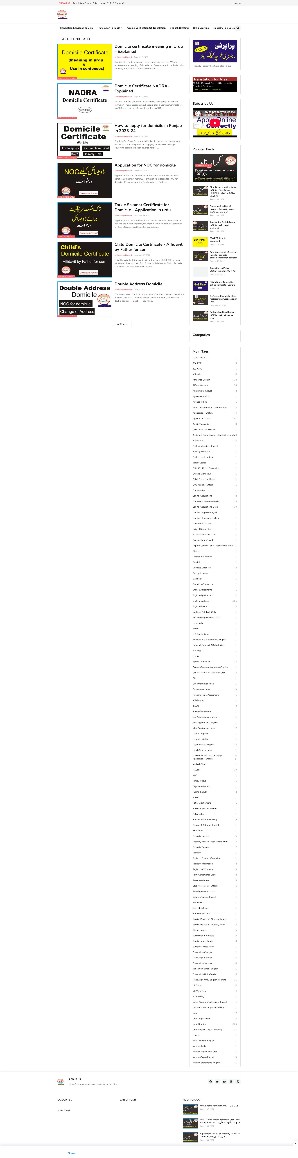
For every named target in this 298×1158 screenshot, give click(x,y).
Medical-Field (215, 764)
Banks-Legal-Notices (215, 457)
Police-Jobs (215, 814)
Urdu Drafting (201, 28)
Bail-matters (215, 440)
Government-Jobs (215, 689)
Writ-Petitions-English (215, 1040)
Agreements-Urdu (215, 396)
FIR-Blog (215, 650)
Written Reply (215, 1046)
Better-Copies (215, 462)
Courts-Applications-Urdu (215, 506)
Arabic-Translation (215, 424)
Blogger (72, 1153)
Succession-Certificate (215, 935)
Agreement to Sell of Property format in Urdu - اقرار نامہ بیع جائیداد (222, 209)
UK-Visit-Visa (215, 990)
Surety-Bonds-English (215, 941)
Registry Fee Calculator (226, 28)
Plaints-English (215, 791)
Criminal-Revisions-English (215, 518)
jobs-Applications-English (215, 722)
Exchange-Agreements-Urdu (215, 617)
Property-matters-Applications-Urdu (215, 841)
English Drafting (179, 28)
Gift (215, 678)
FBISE (215, 628)
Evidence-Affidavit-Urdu (215, 612)
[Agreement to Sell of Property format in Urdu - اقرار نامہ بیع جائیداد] (200, 210)
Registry (215, 852)
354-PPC (215, 363)
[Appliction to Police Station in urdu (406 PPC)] (200, 272)
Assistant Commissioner (215, 429)
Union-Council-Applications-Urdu (215, 1007)
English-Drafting (215, 601)
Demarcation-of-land (215, 540)
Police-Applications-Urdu (215, 808)
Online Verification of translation (146, 28)
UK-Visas (215, 985)
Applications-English (215, 412)
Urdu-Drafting (215, 1024)
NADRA (215, 769)
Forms (215, 656)
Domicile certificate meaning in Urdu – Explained (149, 49)
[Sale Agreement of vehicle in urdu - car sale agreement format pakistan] (200, 256)
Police (215, 797)
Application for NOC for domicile (145, 165)
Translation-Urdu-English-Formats (215, 979)
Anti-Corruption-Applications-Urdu (215, 407)
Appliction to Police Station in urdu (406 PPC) (223, 269)
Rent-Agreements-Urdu (215, 874)
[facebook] (210, 1081)
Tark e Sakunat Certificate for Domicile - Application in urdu (143, 207)
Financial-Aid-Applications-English (215, 639)
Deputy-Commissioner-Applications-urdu (215, 545)
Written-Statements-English (215, 1062)
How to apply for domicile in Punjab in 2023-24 (148, 128)
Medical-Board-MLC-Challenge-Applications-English (215, 757)
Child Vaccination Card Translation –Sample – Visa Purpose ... (103, 3)
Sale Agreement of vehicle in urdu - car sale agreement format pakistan (223, 255)
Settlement (215, 902)
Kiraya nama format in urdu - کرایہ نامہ (219, 1105)
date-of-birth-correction (215, 534)
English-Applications (215, 595)
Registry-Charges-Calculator (215, 858)
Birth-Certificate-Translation (215, 468)
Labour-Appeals (215, 733)
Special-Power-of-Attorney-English (215, 919)
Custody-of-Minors (215, 523)
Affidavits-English (215, 379)
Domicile (215, 562)
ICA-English (215, 700)
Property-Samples (215, 847)
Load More (120, 324)
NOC (215, 775)
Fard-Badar (215, 623)
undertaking (215, 996)
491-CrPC (215, 368)
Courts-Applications (215, 495)
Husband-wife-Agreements (215, 694)
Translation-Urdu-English (215, 974)
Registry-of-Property (215, 869)
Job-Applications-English (215, 717)
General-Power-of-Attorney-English (215, 667)
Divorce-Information (215, 556)
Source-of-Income (215, 913)
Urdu (215, 1013)
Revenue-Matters (215, 880)
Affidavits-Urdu (215, 385)
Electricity (215, 578)
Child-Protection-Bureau (215, 479)
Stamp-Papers (215, 930)
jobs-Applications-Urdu (215, 728)
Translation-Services (215, 963)
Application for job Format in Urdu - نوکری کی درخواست (223, 225)
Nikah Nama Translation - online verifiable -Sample (223, 283)
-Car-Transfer (215, 357)
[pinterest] (238, 1081)
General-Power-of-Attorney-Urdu (215, 672)
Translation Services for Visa (76, 28)
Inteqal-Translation (215, 711)
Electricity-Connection (215, 584)
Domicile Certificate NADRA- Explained (142, 88)
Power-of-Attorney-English (215, 825)
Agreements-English (215, 390)
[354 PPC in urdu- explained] (200, 242)
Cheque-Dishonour (215, 473)
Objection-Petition (215, 786)
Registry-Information (215, 863)
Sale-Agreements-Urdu (215, 891)
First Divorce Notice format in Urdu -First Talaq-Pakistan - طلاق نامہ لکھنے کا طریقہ (223, 191)
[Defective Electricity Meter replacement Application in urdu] (200, 300)
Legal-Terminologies (215, 750)
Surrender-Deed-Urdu (215, 946)
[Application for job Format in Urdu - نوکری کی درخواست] (200, 226)
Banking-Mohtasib (215, 451)
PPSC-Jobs (215, 830)
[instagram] (231, 1081)
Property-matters (215, 836)
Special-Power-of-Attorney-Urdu (215, 924)
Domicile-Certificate (215, 567)
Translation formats (108, 28)
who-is (215, 1035)
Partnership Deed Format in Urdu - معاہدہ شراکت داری (222, 315)
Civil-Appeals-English (215, 484)
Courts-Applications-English (215, 501)
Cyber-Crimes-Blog (215, 529)
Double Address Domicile (139, 284)
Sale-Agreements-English (215, 885)
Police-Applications (215, 802)
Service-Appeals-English (215, 897)
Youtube (237, 3)
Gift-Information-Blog (215, 683)
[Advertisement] (149, 1151)
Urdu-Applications (215, 1018)
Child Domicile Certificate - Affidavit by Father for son (149, 247)
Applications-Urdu (215, 418)
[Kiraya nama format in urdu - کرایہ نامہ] (190, 1109)
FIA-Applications (215, 634)
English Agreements (215, 589)
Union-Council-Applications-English (215, 1002)
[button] (238, 28)
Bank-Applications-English (215, 446)
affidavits (215, 374)
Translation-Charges (215, 952)
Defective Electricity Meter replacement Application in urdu (223, 299)
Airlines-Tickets (215, 401)
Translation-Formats (215, 957)
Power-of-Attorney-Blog (215, 819)
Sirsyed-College (215, 908)
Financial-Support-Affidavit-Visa (215, 645)
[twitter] (217, 1081)
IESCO (215, 705)
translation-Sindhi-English (215, 968)
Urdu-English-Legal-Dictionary (215, 1029)
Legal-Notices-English (215, 744)
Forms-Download (215, 661)
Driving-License (215, 573)
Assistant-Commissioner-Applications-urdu (215, 435)
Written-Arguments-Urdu (215, 1051)
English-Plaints (215, 606)
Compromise (215, 490)
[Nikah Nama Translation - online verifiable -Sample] (200, 286)
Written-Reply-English (215, 1057)
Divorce (215, 551)
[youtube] (224, 1081)
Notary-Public (215, 780)
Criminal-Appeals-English (215, 512)
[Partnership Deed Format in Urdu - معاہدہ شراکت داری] (200, 316)
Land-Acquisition (215, 739)
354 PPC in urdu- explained (218, 239)
